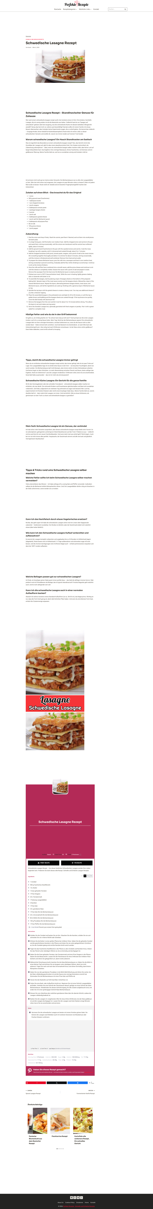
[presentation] (37, 1121)
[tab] (58, 1148)
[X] (81, 1197)
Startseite (57, 9)
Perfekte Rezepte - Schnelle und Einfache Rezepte (79, 1206)
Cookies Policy (70, 1202)
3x (91, 876)
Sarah (29, 47)
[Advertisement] (60, 23)
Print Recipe (45, 863)
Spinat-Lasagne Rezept (33, 1092)
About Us (60, 1202)
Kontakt (96, 9)
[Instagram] (74, 1197)
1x (85, 876)
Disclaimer (79, 1202)
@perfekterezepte (88, 1072)
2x (88, 876)
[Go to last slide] (30, 1128)
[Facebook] (71, 1197)
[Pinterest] (78, 1197)
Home (87, 1202)
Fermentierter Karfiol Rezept (86, 1092)
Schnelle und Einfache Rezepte (35, 39)
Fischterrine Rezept (60, 1136)
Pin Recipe (78, 863)
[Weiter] (90, 1128)
